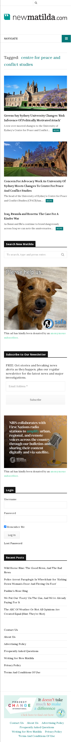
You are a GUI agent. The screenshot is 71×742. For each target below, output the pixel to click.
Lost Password (13, 543)
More (56, 130)
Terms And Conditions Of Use (22, 672)
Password (10, 513)
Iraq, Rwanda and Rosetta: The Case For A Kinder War (31, 216)
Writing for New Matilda (19, 658)
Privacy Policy (12, 665)
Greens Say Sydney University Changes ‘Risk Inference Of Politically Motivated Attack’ (34, 118)
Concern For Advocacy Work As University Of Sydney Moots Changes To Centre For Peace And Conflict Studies (35, 185)
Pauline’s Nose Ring (16, 591)
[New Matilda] (35, 17)
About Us (9, 637)
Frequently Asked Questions (21, 651)
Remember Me (15, 527)
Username (10, 499)
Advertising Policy (15, 644)
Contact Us (11, 629)
